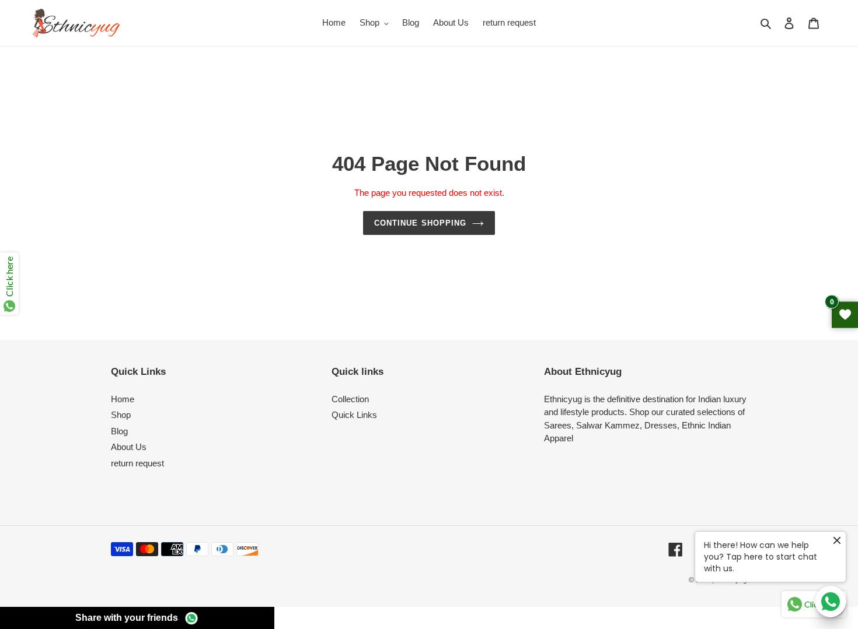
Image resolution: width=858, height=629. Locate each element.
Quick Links (354, 415)
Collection (350, 399)
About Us (129, 447)
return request (137, 463)
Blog (119, 431)
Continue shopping (420, 223)
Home (122, 399)
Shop (121, 415)
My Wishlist (845, 314)
